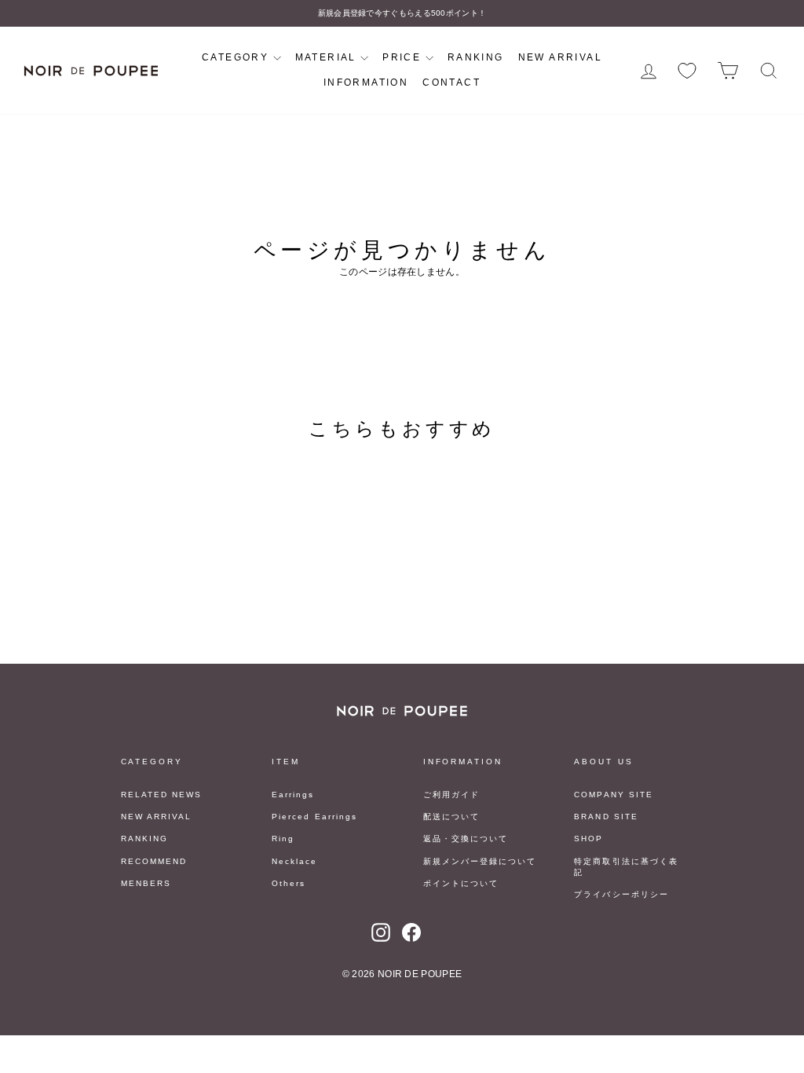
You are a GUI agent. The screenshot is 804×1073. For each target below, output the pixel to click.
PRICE (403, 57)
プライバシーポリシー (621, 894)
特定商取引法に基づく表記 (626, 867)
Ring (283, 838)
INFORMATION (365, 82)
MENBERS (146, 883)
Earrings (293, 794)
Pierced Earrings (314, 816)
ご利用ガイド (451, 794)
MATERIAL (328, 57)
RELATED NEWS (161, 794)
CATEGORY (237, 57)
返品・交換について (465, 838)
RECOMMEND (154, 861)
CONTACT (451, 82)
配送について (451, 816)
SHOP (588, 838)
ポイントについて (461, 883)
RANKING (476, 57)
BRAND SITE (606, 816)
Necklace (294, 861)
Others (288, 883)
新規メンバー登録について (479, 861)
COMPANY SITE (613, 794)
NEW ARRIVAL (560, 57)
